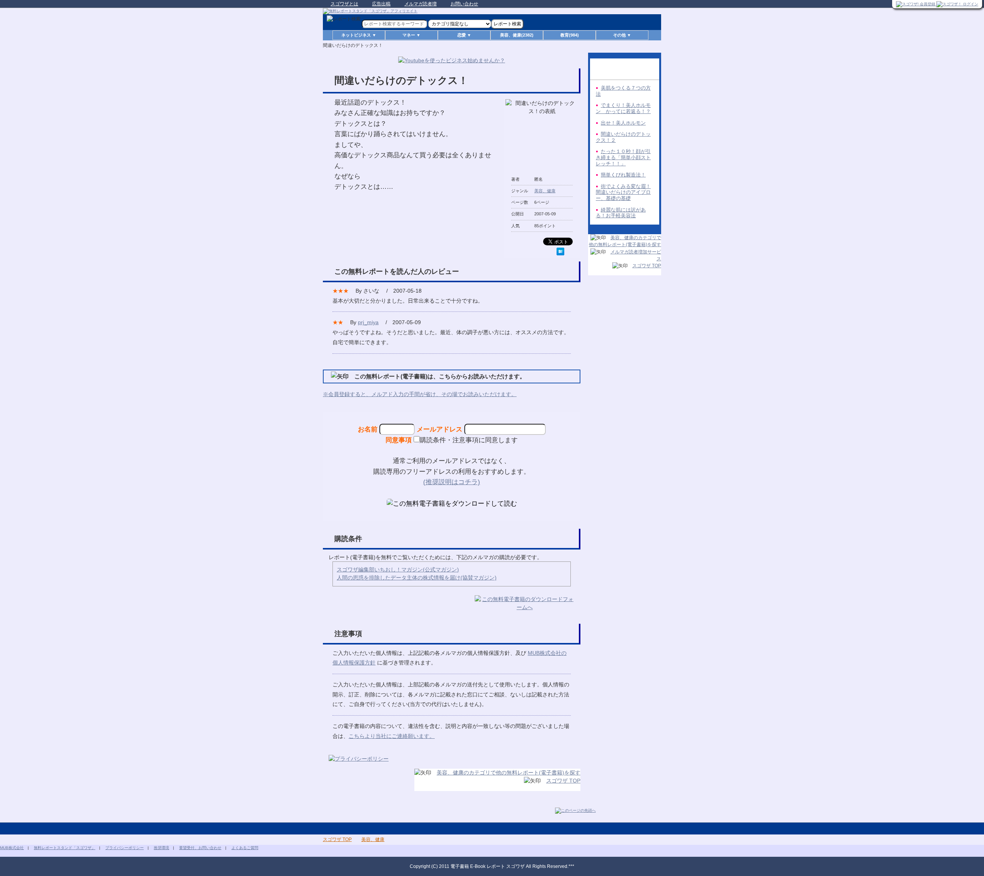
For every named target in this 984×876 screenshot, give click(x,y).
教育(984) (569, 35)
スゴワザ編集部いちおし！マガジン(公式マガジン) (398, 569)
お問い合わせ (464, 4)
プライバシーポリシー (124, 848)
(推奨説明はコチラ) (451, 482)
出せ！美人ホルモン (623, 123)
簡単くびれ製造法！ (623, 175)
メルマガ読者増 (420, 4)
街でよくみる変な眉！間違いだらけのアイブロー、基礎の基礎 (623, 192)
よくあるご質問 (244, 848)
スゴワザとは (344, 4)
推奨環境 (161, 848)
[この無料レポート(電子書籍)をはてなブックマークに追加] (560, 251)
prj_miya (368, 322)
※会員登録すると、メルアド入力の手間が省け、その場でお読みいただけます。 (420, 394)
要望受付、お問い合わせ (200, 848)
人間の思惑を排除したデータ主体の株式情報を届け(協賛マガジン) (417, 578)
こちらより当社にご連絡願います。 (392, 736)
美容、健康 (544, 190)
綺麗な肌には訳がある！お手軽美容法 (621, 213)
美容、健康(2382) (517, 35)
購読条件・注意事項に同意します (469, 440)
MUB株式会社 (12, 848)
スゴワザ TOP (563, 781)
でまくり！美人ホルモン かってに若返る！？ (623, 108)
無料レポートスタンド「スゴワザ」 (64, 848)
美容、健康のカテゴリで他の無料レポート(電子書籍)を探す (508, 772)
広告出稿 (381, 4)
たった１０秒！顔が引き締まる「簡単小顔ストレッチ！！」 (623, 157)
